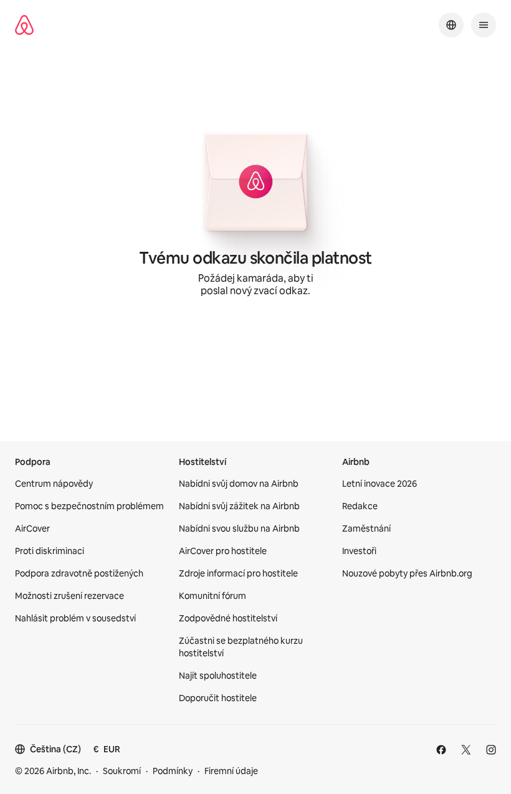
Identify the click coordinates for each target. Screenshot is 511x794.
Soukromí (122, 771)
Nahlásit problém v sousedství (75, 618)
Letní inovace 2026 (379, 483)
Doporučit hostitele (218, 698)
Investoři (359, 551)
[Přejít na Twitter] (466, 750)
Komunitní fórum (212, 595)
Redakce (360, 506)
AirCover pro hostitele (223, 551)
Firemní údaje (231, 771)
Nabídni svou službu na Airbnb (239, 528)
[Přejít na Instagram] (491, 750)
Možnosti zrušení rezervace (69, 595)
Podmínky (173, 771)
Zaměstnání (366, 528)
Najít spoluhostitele (218, 675)
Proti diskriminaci (49, 551)
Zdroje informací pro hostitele (238, 573)
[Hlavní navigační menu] (483, 24)
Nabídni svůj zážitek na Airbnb (239, 506)
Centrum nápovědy (54, 483)
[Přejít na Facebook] (441, 750)
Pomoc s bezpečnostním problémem (89, 506)
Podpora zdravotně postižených (79, 573)
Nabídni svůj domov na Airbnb (238, 483)
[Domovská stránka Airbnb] (24, 25)
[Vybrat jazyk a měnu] (451, 24)
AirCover (32, 528)
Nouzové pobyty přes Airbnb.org (407, 573)
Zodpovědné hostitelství (228, 618)
